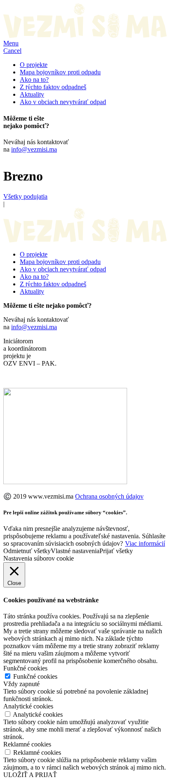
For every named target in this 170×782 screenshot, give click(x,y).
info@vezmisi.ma (34, 149)
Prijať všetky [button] (116, 550)
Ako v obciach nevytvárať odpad (63, 101)
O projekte (33, 64)
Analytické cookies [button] (28, 706)
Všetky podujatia (25, 196)
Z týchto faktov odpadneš (53, 86)
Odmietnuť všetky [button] (27, 550)
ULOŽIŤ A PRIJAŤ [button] (30, 774)
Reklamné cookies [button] (27, 744)
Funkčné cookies (35, 676)
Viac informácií (145, 543)
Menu (11, 43)
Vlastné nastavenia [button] (75, 550)
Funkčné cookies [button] (25, 668)
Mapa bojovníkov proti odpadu (60, 72)
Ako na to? (34, 79)
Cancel (12, 50)
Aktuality (32, 94)
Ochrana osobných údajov (109, 496)
